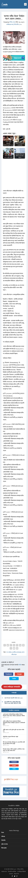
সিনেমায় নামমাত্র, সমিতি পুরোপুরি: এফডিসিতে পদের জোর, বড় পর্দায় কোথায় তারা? (13, 749)
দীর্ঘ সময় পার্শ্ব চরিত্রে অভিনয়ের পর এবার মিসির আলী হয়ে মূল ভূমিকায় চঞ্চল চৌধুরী (14, 742)
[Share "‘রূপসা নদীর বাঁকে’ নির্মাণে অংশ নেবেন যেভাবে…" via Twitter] (7, 645)
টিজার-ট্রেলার (4, 848)
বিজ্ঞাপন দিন (16, 874)
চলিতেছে (3, 836)
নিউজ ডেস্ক (12, 22)
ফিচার (2, 832)
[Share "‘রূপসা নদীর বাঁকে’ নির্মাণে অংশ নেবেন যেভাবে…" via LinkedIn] (20, 645)
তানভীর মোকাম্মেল (16, 652)
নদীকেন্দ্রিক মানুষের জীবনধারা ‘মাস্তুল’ (10, 736)
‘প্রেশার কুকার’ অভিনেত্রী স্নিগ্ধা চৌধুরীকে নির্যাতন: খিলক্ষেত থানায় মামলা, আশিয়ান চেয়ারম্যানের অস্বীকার (14, 714)
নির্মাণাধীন (16, 24)
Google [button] (19, 674)
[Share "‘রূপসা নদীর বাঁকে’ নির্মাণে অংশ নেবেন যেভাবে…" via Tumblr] (14, 645)
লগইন (19, 665)
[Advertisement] (14, 175)
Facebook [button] (9, 674)
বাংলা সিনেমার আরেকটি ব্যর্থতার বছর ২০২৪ (13, 698)
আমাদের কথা (4, 871)
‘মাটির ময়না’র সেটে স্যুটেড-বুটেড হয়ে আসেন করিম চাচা (13, 730)
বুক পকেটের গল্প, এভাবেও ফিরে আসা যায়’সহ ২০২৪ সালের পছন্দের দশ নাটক (13, 702)
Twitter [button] (14, 678)
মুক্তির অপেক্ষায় (4, 844)
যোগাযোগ (11, 874)
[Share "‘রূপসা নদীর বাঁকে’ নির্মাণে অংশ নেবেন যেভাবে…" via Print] (17, 648)
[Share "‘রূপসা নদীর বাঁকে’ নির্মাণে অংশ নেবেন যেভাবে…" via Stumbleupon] (10, 648)
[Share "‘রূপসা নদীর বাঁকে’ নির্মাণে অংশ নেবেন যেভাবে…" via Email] (14, 648)
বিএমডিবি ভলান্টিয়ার (12, 871)
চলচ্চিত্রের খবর (9, 24)
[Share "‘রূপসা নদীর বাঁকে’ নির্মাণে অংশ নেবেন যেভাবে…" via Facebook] (4, 645)
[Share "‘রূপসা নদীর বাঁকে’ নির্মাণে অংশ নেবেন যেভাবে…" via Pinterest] (17, 645)
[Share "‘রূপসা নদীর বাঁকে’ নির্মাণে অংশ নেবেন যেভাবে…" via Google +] (10, 645)
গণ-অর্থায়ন (9, 652)
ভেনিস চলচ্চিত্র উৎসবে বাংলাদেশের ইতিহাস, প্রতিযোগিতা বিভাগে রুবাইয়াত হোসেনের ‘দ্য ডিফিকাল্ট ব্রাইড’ (14, 722)
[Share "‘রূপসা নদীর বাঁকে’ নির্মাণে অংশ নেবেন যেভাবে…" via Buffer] (23, 645)
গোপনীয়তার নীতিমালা (21, 871)
